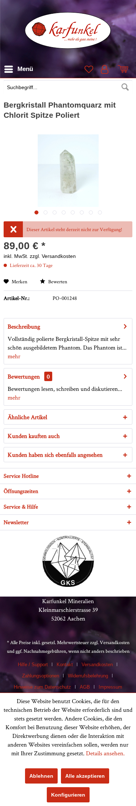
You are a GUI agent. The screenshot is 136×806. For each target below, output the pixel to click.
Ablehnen (41, 776)
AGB (85, 687)
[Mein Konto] (106, 69)
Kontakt (65, 664)
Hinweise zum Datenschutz (42, 687)
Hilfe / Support (33, 664)
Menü (25, 69)
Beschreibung (24, 326)
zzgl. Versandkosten (53, 256)
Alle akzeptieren (85, 776)
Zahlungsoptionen (40, 675)
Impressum (110, 687)
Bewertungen (24, 376)
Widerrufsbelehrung (88, 675)
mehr (14, 356)
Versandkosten (114, 642)
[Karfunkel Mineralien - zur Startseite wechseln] (68, 30)
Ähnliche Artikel (27, 417)
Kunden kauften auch (34, 436)
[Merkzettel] (88, 69)
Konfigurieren (68, 795)
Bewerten (57, 281)
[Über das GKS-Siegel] (68, 585)
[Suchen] (125, 87)
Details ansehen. (105, 753)
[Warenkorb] (124, 69)
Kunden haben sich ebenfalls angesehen (55, 455)
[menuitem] (68, 88)
